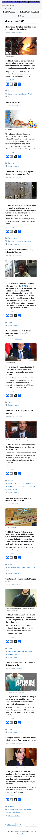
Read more (9, 79)
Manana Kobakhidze (12, 812)
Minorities (11, 806)
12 (27, 825)
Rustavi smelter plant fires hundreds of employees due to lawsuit (20, 28)
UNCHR (25, 286)
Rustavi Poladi (27, 94)
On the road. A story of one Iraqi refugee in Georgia (19, 250)
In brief (10, 480)
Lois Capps (29, 483)
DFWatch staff (18, 32)
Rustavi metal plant (14, 94)
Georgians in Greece (15, 241)
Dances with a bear (13, 102)
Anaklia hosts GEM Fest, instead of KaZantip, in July (20, 663)
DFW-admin (18, 106)
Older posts (11, 825)
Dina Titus (20, 483)
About (4, 8)
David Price (12, 483)
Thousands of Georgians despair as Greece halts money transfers (20, 172)
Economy (11, 91)
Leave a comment (14, 97)
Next (33, 825)
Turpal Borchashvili (12, 654)
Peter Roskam (10, 486)
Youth (10, 729)
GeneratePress (21, 834)
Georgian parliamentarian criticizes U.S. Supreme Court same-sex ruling (20, 738)
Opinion (11, 163)
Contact (9, 8)
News (10, 238)
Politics (10, 564)
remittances (27, 241)
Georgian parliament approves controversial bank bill (18, 499)
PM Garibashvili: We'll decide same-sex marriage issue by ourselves (18, 333)
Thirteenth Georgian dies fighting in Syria (20, 580)
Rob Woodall (20, 486)
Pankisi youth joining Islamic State (20, 651)
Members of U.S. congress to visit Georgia (19, 411)
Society (15, 238)
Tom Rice (28, 486)
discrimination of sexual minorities (20, 809)
